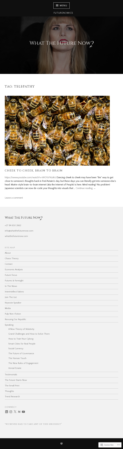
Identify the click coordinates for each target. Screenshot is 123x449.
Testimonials (11, 374)
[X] (15, 412)
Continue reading (86, 188)
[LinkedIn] (6, 412)
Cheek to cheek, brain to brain (34, 171)
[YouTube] (23, 412)
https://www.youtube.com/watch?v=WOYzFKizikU (30, 177)
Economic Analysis (14, 269)
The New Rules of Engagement (23, 363)
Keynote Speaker (13, 303)
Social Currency (15, 348)
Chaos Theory (11, 258)
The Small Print (12, 386)
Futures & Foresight (14, 280)
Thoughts (9, 391)
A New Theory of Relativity (21, 329)
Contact (8, 264)
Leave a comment (14, 197)
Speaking (9, 325)
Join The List (11, 297)
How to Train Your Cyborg (20, 339)
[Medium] (19, 412)
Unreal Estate (14, 368)
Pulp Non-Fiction (13, 314)
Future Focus (11, 275)
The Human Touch (17, 358)
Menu (63, 5)
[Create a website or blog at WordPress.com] (61, 443)
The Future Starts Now (16, 380)
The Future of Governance (21, 353)
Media (8, 308)
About (8, 253)
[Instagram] (11, 412)
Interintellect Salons (14, 292)
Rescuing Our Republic (15, 319)
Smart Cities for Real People (21, 344)
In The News (11, 286)
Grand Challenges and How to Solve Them (29, 334)
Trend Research (12, 396)
